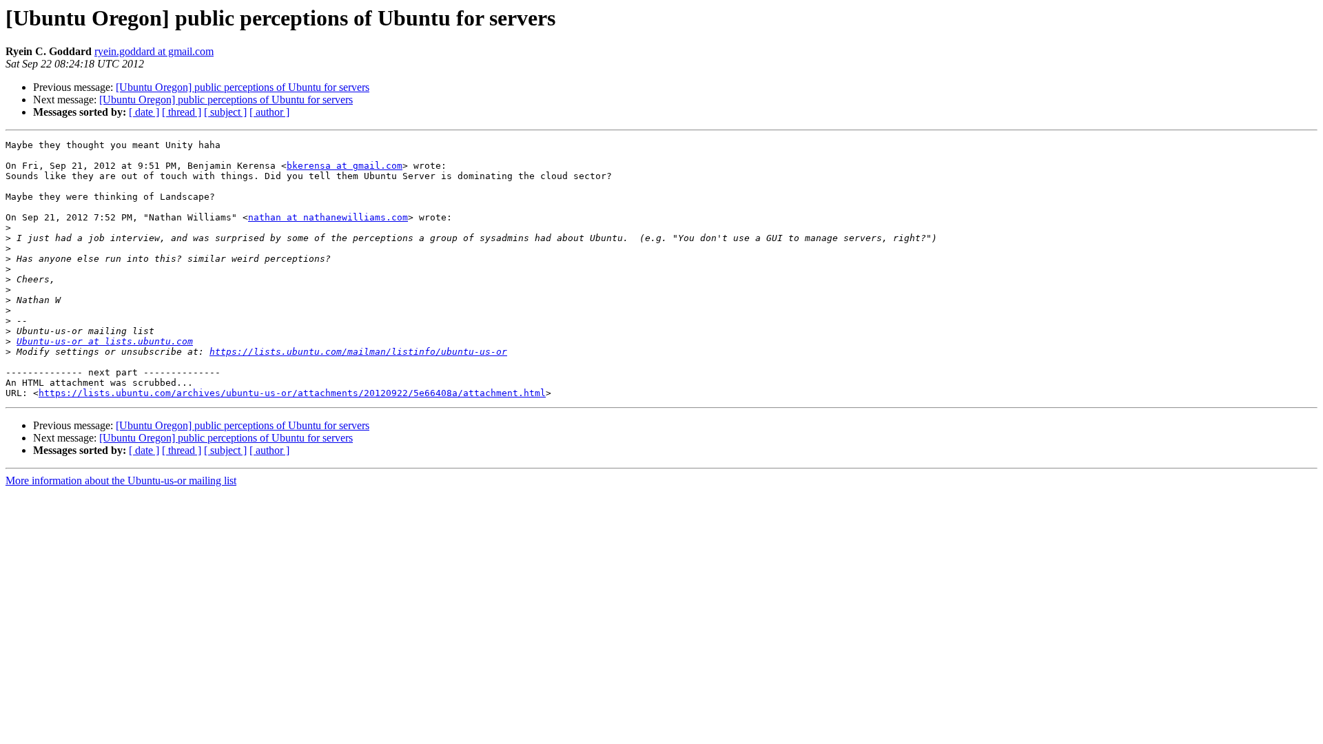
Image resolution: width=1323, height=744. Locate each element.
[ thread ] (181, 112)
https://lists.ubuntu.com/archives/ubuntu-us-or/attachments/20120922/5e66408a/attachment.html (292, 393)
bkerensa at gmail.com (344, 166)
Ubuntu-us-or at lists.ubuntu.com (105, 341)
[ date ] (144, 112)
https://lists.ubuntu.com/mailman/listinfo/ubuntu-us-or (358, 352)
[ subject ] (225, 112)
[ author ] (269, 112)
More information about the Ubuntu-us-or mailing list (121, 480)
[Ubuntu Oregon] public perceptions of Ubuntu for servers (242, 87)
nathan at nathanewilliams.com (328, 217)
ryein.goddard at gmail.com (154, 51)
